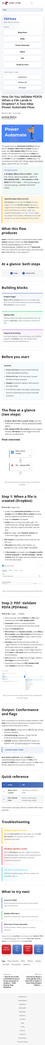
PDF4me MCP (22, 1008)
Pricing (22, 1027)
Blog (4, 10)
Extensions (22, 1015)
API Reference (22, 997)
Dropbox (38, 961)
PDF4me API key (12, 376)
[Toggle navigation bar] (3, 3)
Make (22, 39)
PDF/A (23, 961)
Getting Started (22, 1000)
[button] (22, 461)
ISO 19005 (6, 965)
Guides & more (22, 64)
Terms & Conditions (22, 1042)
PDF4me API (22, 82)
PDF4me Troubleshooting (13, 873)
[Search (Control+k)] (35, 3)
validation (26, 965)
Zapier (22, 51)
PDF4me (30, 961)
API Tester (22, 88)
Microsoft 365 (16, 965)
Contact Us (22, 1034)
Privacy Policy (22, 1038)
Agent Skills (22, 1012)
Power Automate (22, 45)
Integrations (22, 77)
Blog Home (22, 32)
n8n (22, 58)
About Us (22, 1030)
